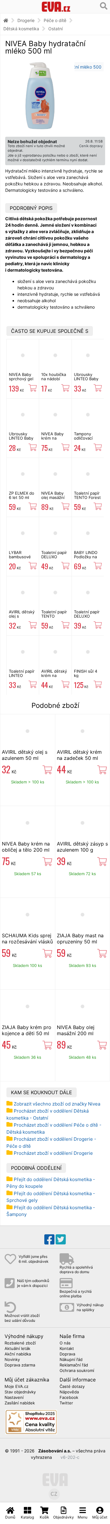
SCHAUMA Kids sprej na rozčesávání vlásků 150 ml (27, 941)
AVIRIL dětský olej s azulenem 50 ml (22, 618)
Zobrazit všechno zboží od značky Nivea (57, 1104)
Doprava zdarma (20, 1365)
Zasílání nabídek (20, 1403)
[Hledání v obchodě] (104, 6)
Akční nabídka (18, 1354)
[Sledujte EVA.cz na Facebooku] (49, 1239)
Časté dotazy (72, 1387)
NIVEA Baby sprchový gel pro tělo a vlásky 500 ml (22, 381)
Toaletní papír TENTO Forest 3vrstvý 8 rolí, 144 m (87, 500)
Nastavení (14, 1398)
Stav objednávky (20, 1392)
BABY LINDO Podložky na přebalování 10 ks (87, 559)
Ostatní (55, 28)
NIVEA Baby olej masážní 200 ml (52, 497)
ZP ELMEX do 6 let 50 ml (21, 495)
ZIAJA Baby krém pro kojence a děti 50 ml (26, 1030)
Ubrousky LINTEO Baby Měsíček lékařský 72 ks (22, 440)
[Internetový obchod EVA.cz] (56, 6)
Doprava (67, 1354)
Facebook (69, 1398)
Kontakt (67, 1349)
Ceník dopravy (91, 146)
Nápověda (69, 1392)
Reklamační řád (74, 1365)
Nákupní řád (71, 1360)
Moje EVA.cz (16, 1387)
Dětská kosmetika (21, 28)
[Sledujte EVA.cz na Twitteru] (61, 1239)
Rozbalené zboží (20, 1343)
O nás (65, 1343)
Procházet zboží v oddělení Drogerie (53, 1153)
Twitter (66, 1403)
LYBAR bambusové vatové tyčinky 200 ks (22, 559)
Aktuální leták (17, 1349)
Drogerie (26, 20)
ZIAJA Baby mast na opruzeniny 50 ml (80, 938)
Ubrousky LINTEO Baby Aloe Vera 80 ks (86, 381)
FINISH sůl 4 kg (85, 673)
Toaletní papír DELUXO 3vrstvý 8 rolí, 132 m (54, 559)
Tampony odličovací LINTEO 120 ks (87, 438)
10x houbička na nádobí (53, 376)
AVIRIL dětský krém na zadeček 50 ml (55, 675)
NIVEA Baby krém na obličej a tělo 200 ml (53, 440)
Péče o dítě (55, 20)
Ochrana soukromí (77, 1371)
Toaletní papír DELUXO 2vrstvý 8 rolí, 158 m (87, 618)
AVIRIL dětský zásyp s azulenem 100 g (82, 847)
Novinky (12, 1360)
